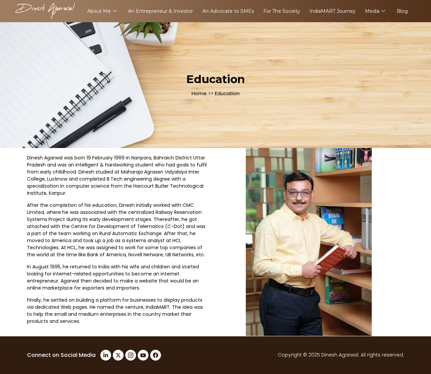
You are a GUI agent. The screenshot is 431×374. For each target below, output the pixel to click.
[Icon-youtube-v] (143, 355)
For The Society (281, 11)
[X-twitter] (118, 355)
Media (372, 11)
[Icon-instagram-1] (130, 355)
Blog (402, 11)
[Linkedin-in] (105, 355)
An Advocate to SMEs (228, 11)
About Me (99, 11)
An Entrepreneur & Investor (160, 11)
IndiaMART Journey (332, 11)
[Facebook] (155, 355)
